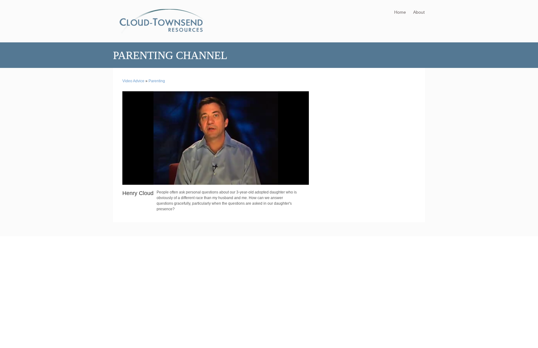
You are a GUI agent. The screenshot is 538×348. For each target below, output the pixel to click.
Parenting (157, 81)
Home (400, 12)
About (419, 12)
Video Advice (133, 81)
